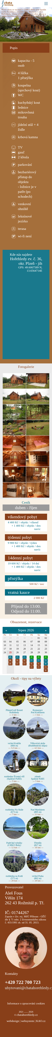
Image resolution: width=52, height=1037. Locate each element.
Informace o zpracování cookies (26, 1003)
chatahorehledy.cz (27, 1014)
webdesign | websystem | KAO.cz (26, 1020)
